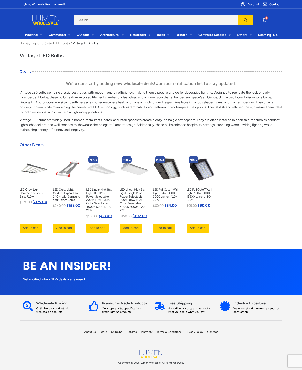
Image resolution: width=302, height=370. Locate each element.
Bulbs (161, 35)
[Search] (245, 20)
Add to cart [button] (31, 228)
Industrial (31, 35)
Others (242, 35)
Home (24, 43)
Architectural (109, 35)
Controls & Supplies (212, 35)
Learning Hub (268, 35)
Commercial (57, 35)
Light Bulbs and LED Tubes (50, 43)
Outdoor (83, 35)
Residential (138, 35)
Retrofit (181, 35)
